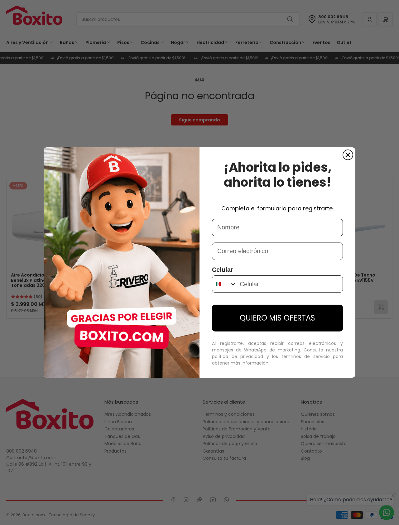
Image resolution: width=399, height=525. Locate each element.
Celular (222, 269)
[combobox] (224, 284)
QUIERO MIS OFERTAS (277, 318)
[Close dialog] (348, 155)
